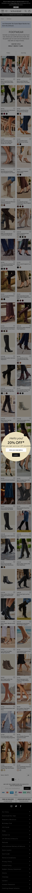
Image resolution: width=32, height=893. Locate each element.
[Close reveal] (25, 435)
